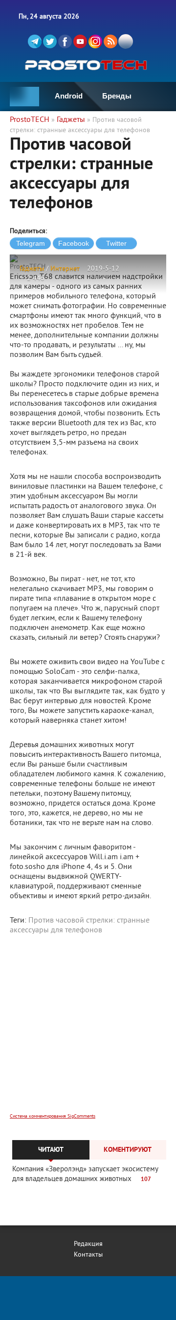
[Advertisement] (88, 1030)
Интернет (65, 269)
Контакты (88, 1255)
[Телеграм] (34, 41)
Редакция (88, 1244)
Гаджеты (32, 269)
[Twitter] (50, 41)
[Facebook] (65, 41)
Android (69, 96)
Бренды (117, 96)
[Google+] (95, 41)
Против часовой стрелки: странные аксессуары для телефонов (80, 925)
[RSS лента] (110, 41)
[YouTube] (80, 41)
